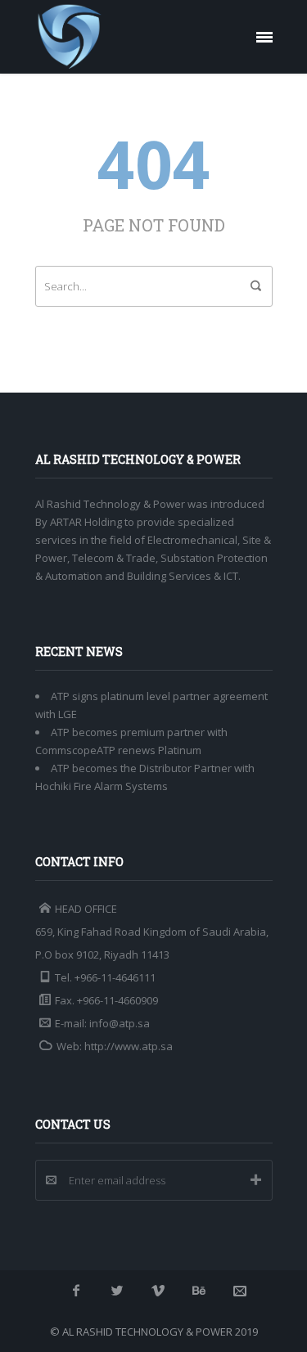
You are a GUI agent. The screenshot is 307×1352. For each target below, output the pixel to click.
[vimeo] (158, 1290)
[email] (239, 1290)
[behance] (198, 1290)
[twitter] (117, 1290)
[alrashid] (69, 37)
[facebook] (76, 1290)
